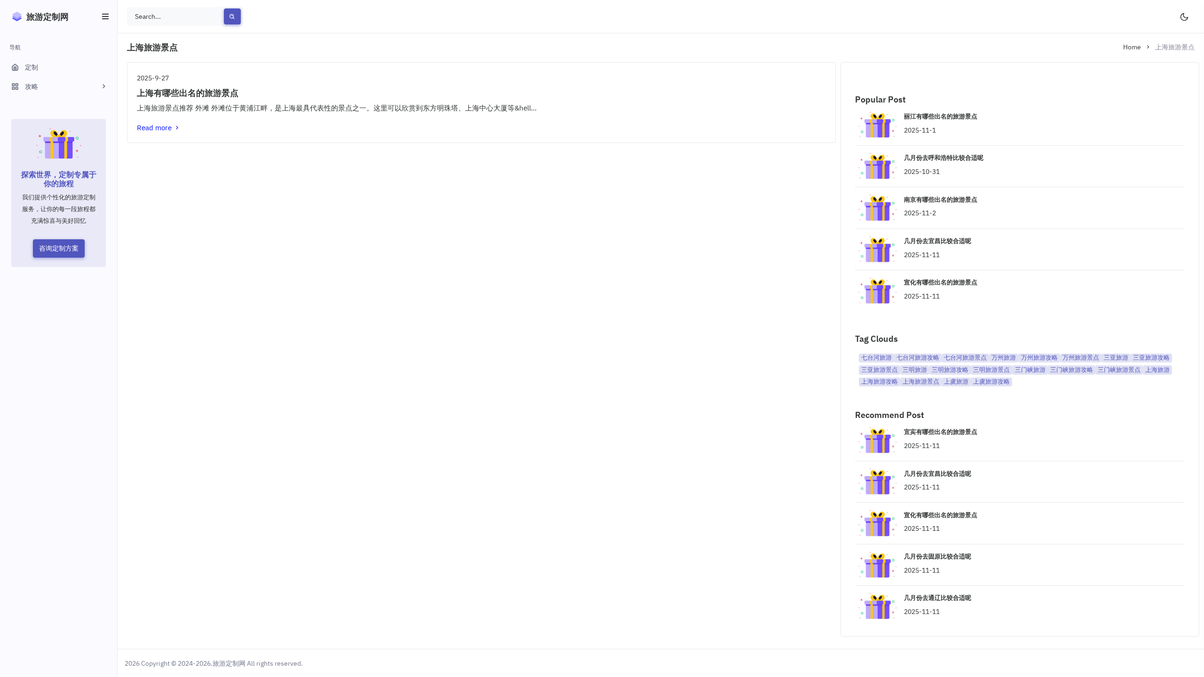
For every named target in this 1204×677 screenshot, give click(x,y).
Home (1132, 47)
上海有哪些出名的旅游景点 (187, 92)
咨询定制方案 (59, 248)
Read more (155, 127)
